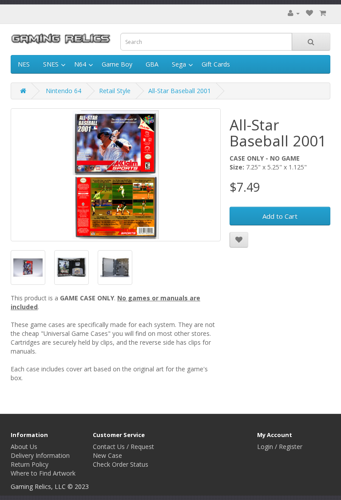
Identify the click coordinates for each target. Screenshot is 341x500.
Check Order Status (120, 464)
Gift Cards (216, 64)
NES (24, 64)
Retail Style (115, 91)
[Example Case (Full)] (71, 267)
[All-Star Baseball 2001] (116, 174)
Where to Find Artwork (43, 473)
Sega (179, 64)
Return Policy (29, 464)
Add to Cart (279, 216)
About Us (24, 446)
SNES (51, 64)
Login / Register (279, 446)
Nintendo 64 (63, 91)
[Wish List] (309, 13)
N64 (80, 64)
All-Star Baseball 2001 (179, 91)
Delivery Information (40, 455)
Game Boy (117, 64)
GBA (152, 64)
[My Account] (294, 13)
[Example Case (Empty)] (115, 267)
